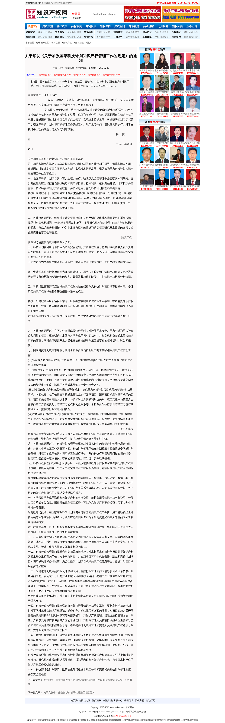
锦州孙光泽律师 (177, 143)
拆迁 (157, 32)
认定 (69, 32)
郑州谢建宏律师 (146, 143)
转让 (69, 37)
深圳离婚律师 (115, 720)
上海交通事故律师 (130, 720)
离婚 (40, 32)
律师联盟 (58, 2)
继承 (50, 32)
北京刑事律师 (79, 74)
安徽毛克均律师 (192, 92)
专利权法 (91, 26)
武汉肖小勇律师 (146, 92)
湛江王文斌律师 (146, 113)
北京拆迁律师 (94, 74)
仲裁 (99, 32)
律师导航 (67, 2)
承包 (157, 37)
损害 (186, 37)
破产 (128, 37)
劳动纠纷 (88, 32)
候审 (128, 32)
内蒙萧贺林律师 (192, 186)
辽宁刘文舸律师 (162, 143)
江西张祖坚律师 (192, 113)
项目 (59, 119)
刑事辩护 (118, 32)
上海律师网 (144, 720)
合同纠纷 (30, 37)
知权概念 (134, 26)
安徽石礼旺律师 (192, 143)
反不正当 (192, 26)
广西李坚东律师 (162, 113)
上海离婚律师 (101, 720)
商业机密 (148, 26)
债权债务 (59, 37)
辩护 (137, 32)
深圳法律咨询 (156, 720)
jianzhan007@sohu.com (111, 711)
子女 (45, 32)
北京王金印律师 (177, 113)
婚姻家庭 (30, 32)
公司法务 (118, 37)
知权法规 (47, 26)
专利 (108, 37)
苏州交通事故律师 (171, 720)
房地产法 (147, 32)
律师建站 (48, 2)
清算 (132, 37)
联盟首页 (33, 26)
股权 (137, 37)
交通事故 (59, 32)
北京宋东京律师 (192, 70)
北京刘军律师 (146, 186)
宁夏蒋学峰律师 (146, 70)
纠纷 (166, 32)
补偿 (162, 32)
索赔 (166, 37)
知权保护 (105, 26)
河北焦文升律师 (177, 70)
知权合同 (119, 26)
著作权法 (62, 26)
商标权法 (76, 26)
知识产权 (88, 37)
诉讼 (74, 32)
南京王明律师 (177, 92)
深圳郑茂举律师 (146, 164)
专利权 (93, 183)
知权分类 (177, 26)
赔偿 (79, 32)
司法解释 (163, 26)
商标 (103, 37)
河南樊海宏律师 (177, 186)
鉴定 (186, 32)
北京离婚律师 (45, 74)
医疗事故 (176, 32)
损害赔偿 (176, 37)
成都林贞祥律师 (162, 164)
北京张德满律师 (192, 164)
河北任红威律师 (162, 92)
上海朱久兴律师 (177, 164)
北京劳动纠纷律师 (111, 74)
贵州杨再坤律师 (162, 186)
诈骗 (45, 37)
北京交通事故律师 (62, 74)
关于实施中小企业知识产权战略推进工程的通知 (69, 692)
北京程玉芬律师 (162, 70)
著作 (99, 37)
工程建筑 (147, 37)
